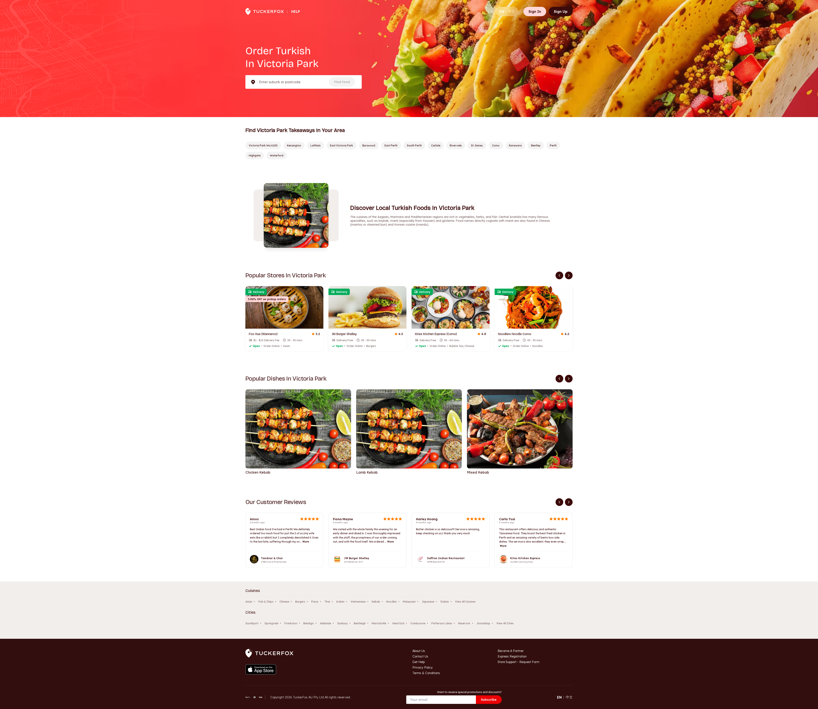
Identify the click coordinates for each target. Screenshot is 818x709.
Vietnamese (358, 601)
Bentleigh (360, 623)
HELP (295, 11)
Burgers (300, 601)
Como (496, 145)
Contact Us (420, 656)
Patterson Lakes (441, 623)
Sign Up (560, 11)
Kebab (376, 601)
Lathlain (315, 145)
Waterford (276, 155)
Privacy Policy (422, 667)
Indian (340, 601)
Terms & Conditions (426, 673)
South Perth (414, 145)
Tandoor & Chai (272, 558)
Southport (251, 623)
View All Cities (505, 623)
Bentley (535, 145)
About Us (418, 651)
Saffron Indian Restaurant (446, 558)
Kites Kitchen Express (525, 558)
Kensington (294, 145)
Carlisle (435, 145)
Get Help (418, 662)
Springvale (271, 623)
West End (398, 623)
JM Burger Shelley (356, 558)
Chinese (284, 601)
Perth (553, 145)
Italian (444, 601)
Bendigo (308, 623)
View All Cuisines (465, 601)
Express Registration (512, 656)
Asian (248, 601)
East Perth (391, 145)
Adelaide (325, 623)
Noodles (391, 601)
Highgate (255, 155)
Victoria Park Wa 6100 (263, 145)
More (305, 541)
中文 (511, 11)
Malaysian (409, 601)
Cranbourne (417, 623)
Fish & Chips (265, 601)
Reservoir (464, 623)
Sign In (535, 11)
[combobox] (259, 82)
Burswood (368, 145)
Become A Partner (511, 651)
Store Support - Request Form (518, 662)
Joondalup (483, 623)
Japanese (428, 601)
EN (501, 11)
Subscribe (489, 700)
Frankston (290, 623)
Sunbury (342, 623)
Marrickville (379, 623)
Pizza (314, 601)
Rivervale (456, 145)
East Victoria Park (341, 145)
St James (477, 145)
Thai (327, 601)
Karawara (515, 145)
